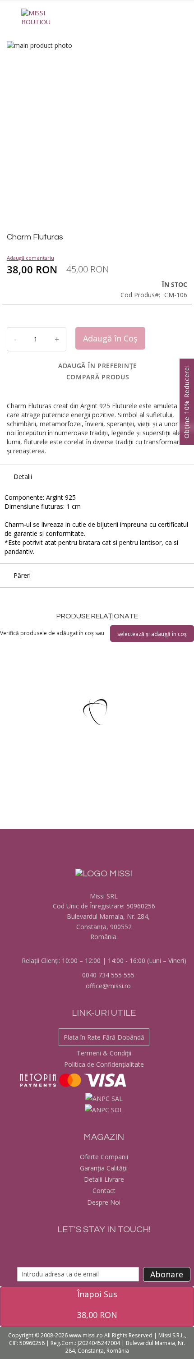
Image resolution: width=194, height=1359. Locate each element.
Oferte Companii (104, 1156)
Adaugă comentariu (30, 257)
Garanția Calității (104, 1168)
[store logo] (36, 16)
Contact (103, 1190)
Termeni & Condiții (104, 1053)
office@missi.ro (107, 985)
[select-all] (152, 633)
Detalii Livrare (104, 1179)
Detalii (23, 476)
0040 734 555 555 (107, 975)
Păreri (22, 575)
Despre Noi (103, 1202)
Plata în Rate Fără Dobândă (104, 1037)
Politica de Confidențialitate (104, 1064)
